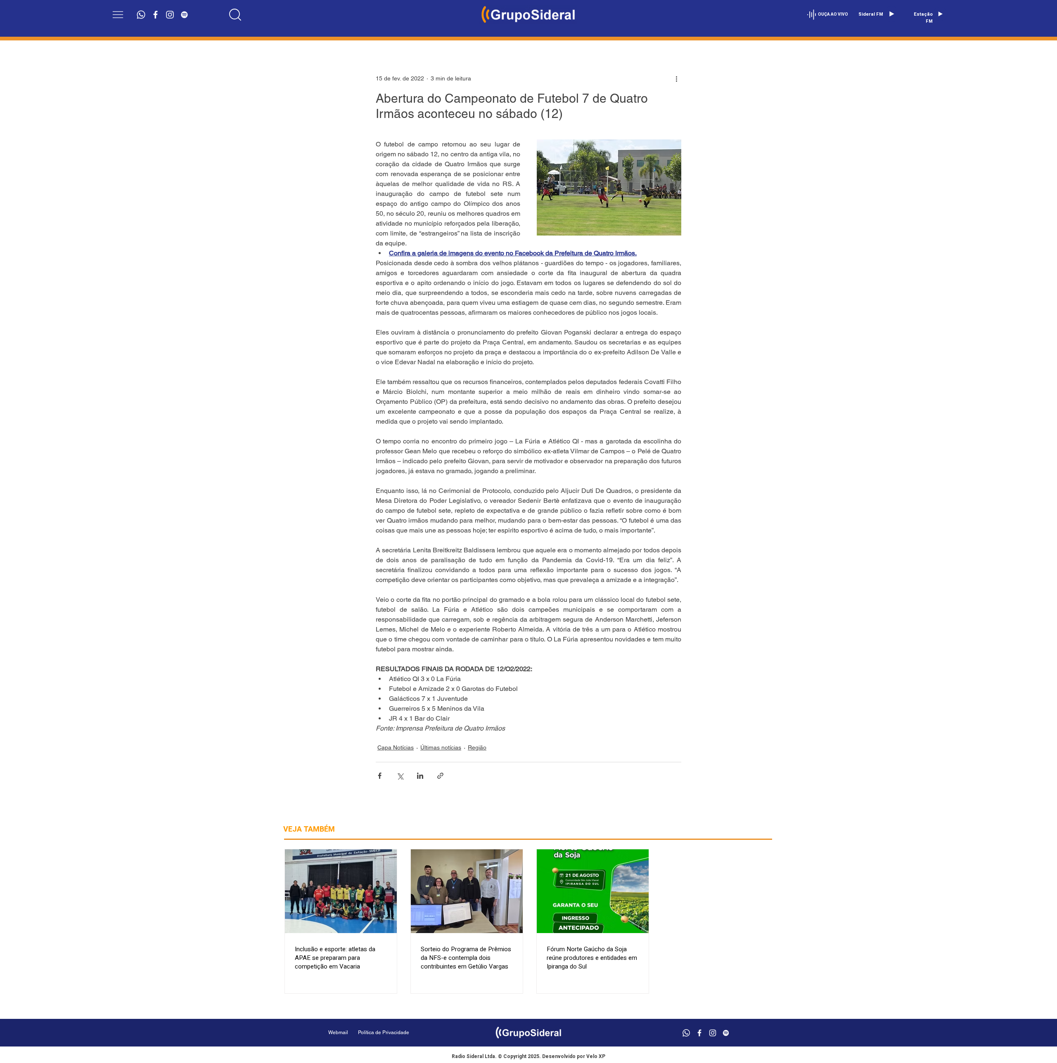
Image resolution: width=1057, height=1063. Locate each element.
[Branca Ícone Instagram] (170, 14)
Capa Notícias (395, 747)
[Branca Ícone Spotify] (184, 14)
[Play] (891, 14)
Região (477, 747)
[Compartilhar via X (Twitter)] (400, 776)
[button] (118, 14)
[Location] (235, 14)
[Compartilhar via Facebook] (380, 776)
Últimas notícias (440, 747)
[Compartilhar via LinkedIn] (420, 776)
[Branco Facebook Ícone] (155, 14)
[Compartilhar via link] (440, 776)
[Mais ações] (676, 78)
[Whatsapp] (141, 14)
